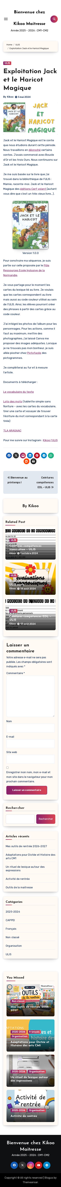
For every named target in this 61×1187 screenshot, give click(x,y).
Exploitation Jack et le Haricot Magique (30, 80)
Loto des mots (12, 401)
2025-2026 (13, 911)
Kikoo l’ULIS (50, 440)
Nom (9, 721)
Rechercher (15, 808)
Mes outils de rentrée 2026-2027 (26, 846)
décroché (35, 150)
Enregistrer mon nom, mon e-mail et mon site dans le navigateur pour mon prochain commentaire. (29, 777)
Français (11, 928)
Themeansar (30, 1182)
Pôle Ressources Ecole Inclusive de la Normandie (26, 270)
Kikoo (10, 97)
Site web (11, 752)
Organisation (14, 945)
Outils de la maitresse (19, 887)
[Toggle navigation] (5, 19)
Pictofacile (34, 352)
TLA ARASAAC (12, 430)
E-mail (10, 736)
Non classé (12, 937)
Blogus (49, 1177)
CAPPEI (10, 920)
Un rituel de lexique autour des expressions (25, 868)
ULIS (7, 63)
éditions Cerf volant (33, 188)
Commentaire (15, 673)
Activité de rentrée (18, 878)
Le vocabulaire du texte (18, 391)
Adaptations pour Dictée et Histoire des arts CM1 (30, 856)
